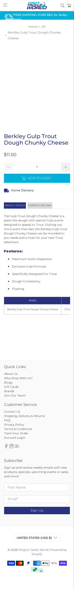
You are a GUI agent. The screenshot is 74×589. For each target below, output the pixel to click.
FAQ (7, 420)
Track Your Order (16, 433)
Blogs (8, 382)
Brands (9, 391)
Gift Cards (11, 387)
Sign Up (37, 510)
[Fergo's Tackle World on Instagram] (11, 447)
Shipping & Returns (39, 205)
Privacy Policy (14, 424)
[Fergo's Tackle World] (37, 5)
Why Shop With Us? (18, 378)
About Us (10, 374)
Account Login (14, 437)
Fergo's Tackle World (33, 550)
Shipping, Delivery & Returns (24, 416)
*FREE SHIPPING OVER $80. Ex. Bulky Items (40, 17)
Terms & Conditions (18, 429)
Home (33, 26)
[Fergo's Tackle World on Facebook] (6, 447)
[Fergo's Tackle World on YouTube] (17, 447)
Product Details (15, 205)
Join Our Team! (15, 395)
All (44, 26)
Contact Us (12, 411)
